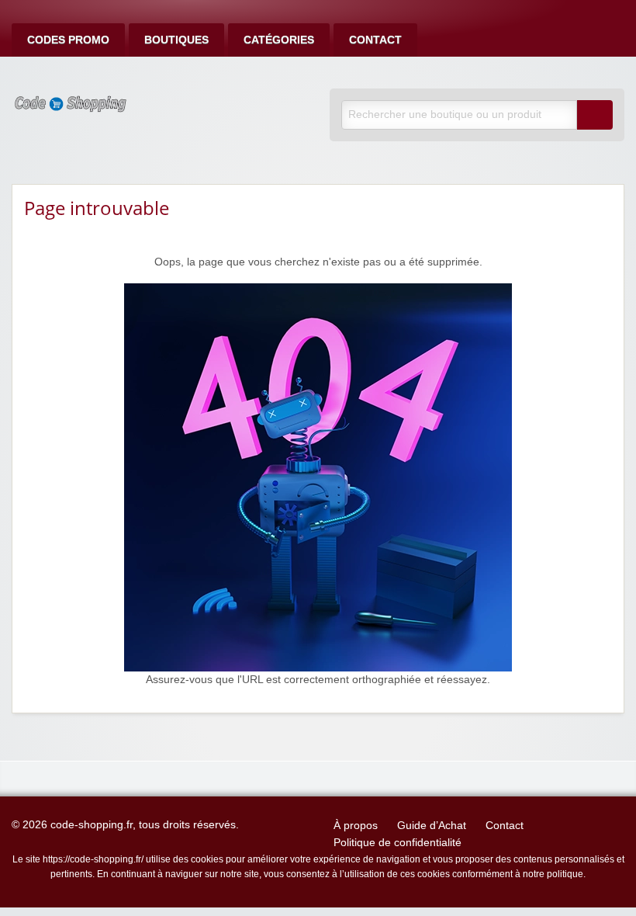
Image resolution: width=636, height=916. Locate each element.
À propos (356, 825)
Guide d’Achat (431, 825)
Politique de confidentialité (397, 842)
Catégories (279, 40)
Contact (375, 40)
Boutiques (176, 40)
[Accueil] (318, 477)
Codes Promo (68, 40)
